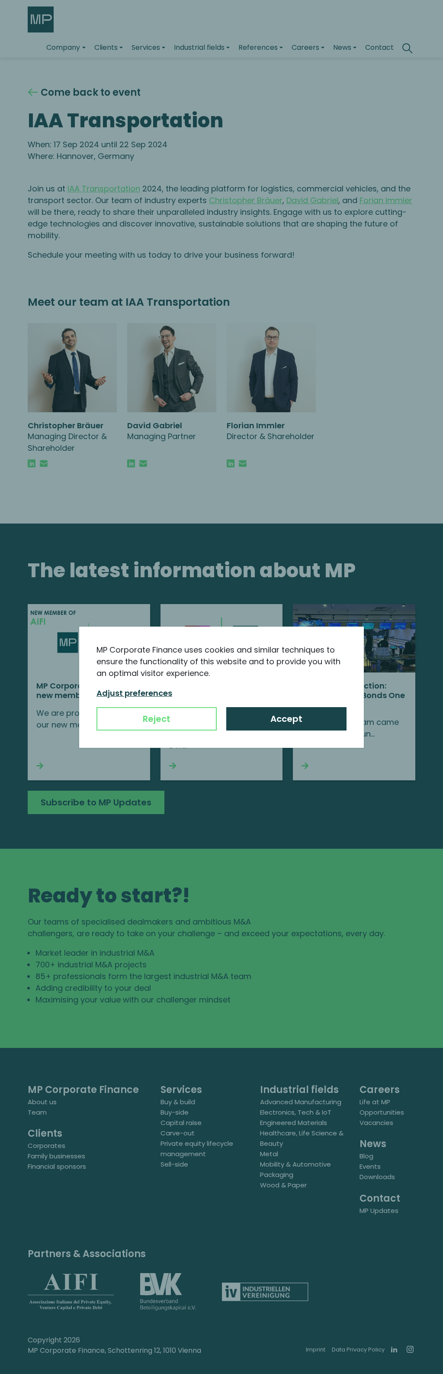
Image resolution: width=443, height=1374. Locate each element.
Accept (286, 719)
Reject (156, 719)
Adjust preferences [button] (134, 693)
